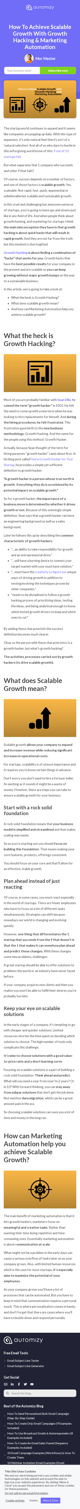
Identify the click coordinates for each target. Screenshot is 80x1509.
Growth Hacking (16, 253)
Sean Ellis (64, 400)
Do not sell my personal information (26, 1493)
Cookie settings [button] (15, 1500)
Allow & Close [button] (50, 1500)
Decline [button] (34, 1500)
